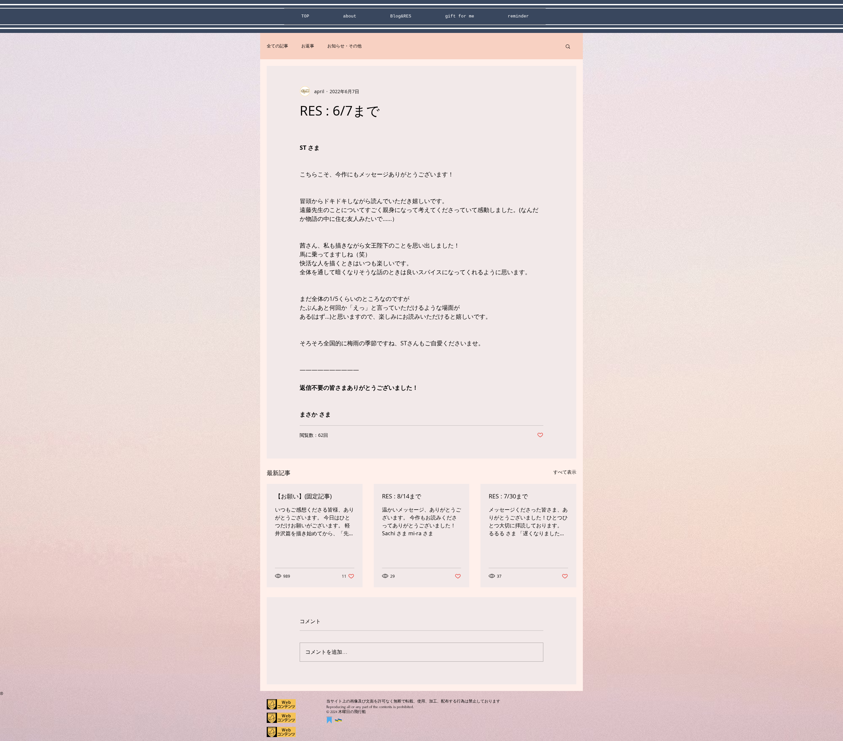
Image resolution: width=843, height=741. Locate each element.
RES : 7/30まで (508, 496)
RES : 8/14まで (401, 496)
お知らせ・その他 (344, 45)
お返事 (307, 45)
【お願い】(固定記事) (303, 496)
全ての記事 (277, 45)
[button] (568, 46)
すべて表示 (564, 472)
